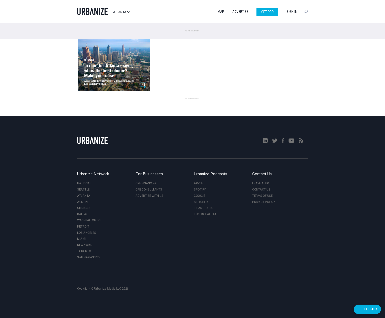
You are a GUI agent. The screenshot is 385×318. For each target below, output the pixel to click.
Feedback (370, 309)
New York (84, 245)
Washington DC (89, 220)
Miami (81, 238)
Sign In (292, 11)
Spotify (200, 189)
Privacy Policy (263, 202)
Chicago (83, 208)
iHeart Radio (203, 208)
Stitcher (201, 202)
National (84, 183)
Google (199, 195)
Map (221, 11)
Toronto (84, 251)
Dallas (82, 214)
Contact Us (261, 189)
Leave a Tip (260, 183)
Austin (82, 202)
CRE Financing (146, 183)
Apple (198, 183)
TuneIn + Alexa (205, 214)
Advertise (240, 11)
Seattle (83, 189)
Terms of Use (262, 195)
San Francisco (88, 257)
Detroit (83, 226)
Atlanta (119, 12)
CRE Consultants (149, 189)
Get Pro (267, 12)
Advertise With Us (149, 195)
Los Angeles (86, 232)
